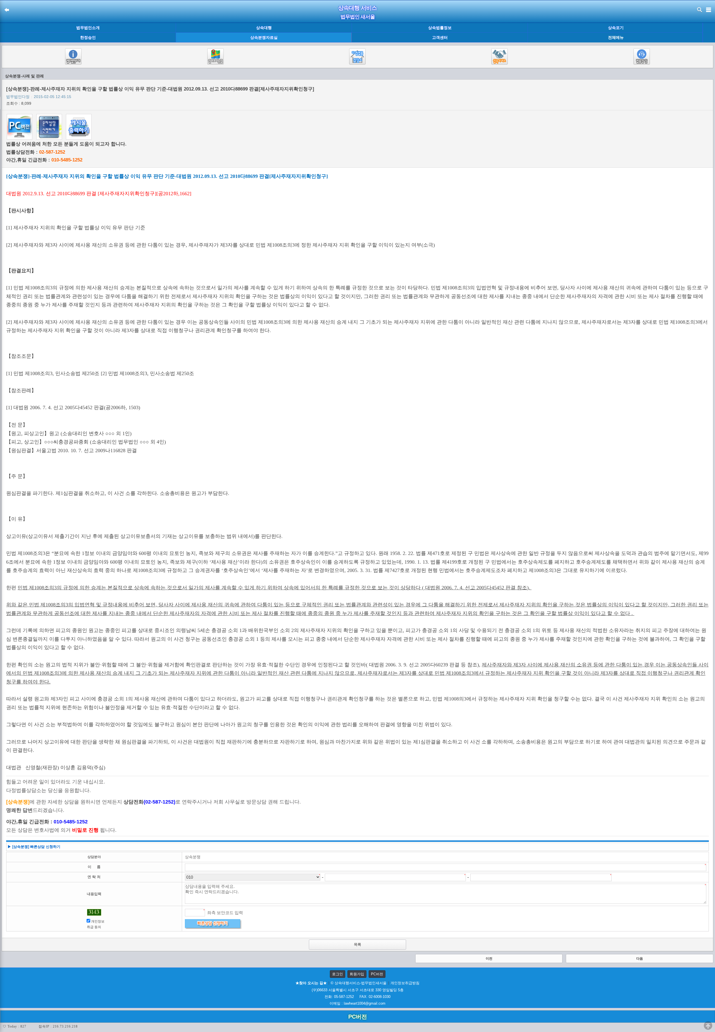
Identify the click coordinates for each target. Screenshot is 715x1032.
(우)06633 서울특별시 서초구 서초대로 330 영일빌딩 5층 (358, 990)
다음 (639, 959)
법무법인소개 (88, 27)
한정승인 (88, 37)
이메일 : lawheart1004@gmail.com (357, 1003)
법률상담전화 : (35, 152)
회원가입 (357, 974)
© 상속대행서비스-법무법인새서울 (359, 983)
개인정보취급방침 (405, 983)
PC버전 (377, 974)
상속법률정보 (440, 27)
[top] (708, 1025)
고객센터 (440, 37)
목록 (357, 944)
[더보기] (708, 33)
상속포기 (616, 27)
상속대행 (264, 27)
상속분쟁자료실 (264, 37)
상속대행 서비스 (357, 8)
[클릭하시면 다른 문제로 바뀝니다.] (94, 912)
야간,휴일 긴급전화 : (44, 160)
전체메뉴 (616, 37)
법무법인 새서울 (357, 17)
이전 (489, 959)
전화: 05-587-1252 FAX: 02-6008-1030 (357, 997)
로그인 (337, 974)
